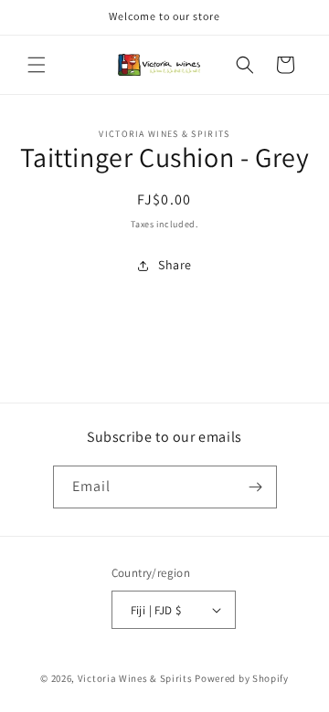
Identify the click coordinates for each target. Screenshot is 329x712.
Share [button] (175, 265)
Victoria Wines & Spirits (135, 678)
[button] (36, 65)
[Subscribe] (256, 487)
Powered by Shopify (242, 678)
